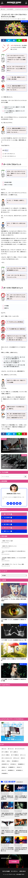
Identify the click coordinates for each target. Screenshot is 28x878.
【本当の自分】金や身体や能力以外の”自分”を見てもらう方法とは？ (21, 849)
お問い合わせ (22, 871)
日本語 (14, 764)
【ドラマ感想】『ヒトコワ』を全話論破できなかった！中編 (13, 640)
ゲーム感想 (14, 751)
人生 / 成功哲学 (10, 9)
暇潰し (5, 767)
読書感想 (11, 770)
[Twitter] (8, 40)
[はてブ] (14, 40)
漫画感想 (12, 767)
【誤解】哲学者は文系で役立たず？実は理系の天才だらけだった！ (7, 815)
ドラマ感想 (15, 755)
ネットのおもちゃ (7, 758)
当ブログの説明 (6, 871)
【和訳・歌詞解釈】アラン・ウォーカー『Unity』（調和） (13, 564)
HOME (3, 9)
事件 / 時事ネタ (8, 524)
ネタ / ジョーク (8, 527)
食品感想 (5, 773)
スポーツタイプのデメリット (9, 156)
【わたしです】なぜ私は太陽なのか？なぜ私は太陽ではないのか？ (14, 552)
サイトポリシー (14, 871)
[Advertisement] (14, 702)
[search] (25, 476)
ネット (23, 755)
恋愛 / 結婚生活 (8, 520)
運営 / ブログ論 (8, 514)
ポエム (17, 758)
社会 (20, 767)
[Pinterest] (24, 40)
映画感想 (21, 764)
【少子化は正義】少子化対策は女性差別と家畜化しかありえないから (21, 815)
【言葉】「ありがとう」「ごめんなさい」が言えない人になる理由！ (7, 832)
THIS (11, 748)
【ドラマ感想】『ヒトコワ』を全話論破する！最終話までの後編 (13, 620)
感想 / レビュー (8, 531)
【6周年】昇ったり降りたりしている (9, 546)
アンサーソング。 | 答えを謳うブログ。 (17, 874)
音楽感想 (20, 770)
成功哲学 (6, 764)
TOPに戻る (14, 861)
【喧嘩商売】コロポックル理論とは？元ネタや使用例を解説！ (13, 659)
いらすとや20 (20, 748)
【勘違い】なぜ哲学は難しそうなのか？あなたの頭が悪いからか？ (21, 797)
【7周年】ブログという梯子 (7, 540)
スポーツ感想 (6, 755)
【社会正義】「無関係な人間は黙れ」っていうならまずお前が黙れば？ (14, 558)
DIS (4, 748)
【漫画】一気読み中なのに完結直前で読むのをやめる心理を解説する (21, 832)
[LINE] (19, 40)
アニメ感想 (6, 751)
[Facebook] (3, 40)
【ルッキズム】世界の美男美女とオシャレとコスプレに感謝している (7, 849)
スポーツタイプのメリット (9, 153)
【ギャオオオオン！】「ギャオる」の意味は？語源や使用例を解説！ (13, 600)
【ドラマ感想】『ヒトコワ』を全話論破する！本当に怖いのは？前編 (13, 680)
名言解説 (15, 761)
